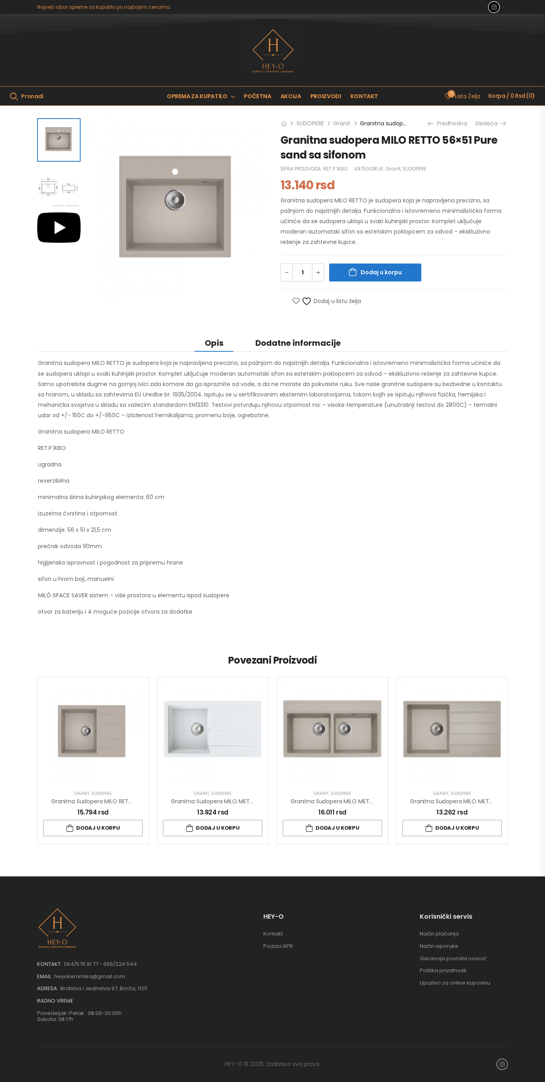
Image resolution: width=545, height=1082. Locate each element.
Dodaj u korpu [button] (98, 828)
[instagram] (494, 7)
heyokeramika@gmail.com (89, 976)
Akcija (290, 96)
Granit (341, 123)
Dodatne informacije (298, 343)
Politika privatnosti (443, 970)
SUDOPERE (310, 123)
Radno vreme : (56, 1001)
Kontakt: (49, 964)
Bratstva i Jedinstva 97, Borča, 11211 (103, 988)
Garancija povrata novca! (453, 958)
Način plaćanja (439, 933)
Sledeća (487, 123)
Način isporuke (439, 946)
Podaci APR (278, 946)
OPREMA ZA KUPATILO (197, 96)
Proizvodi (325, 96)
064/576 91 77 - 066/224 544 (100, 964)
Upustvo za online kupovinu (455, 983)
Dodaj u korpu (381, 272)
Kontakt (364, 96)
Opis (214, 343)
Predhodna (449, 123)
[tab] (214, 342)
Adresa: (47, 988)
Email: (44, 976)
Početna (257, 96)
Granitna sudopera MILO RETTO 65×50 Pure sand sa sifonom (134, 801)
